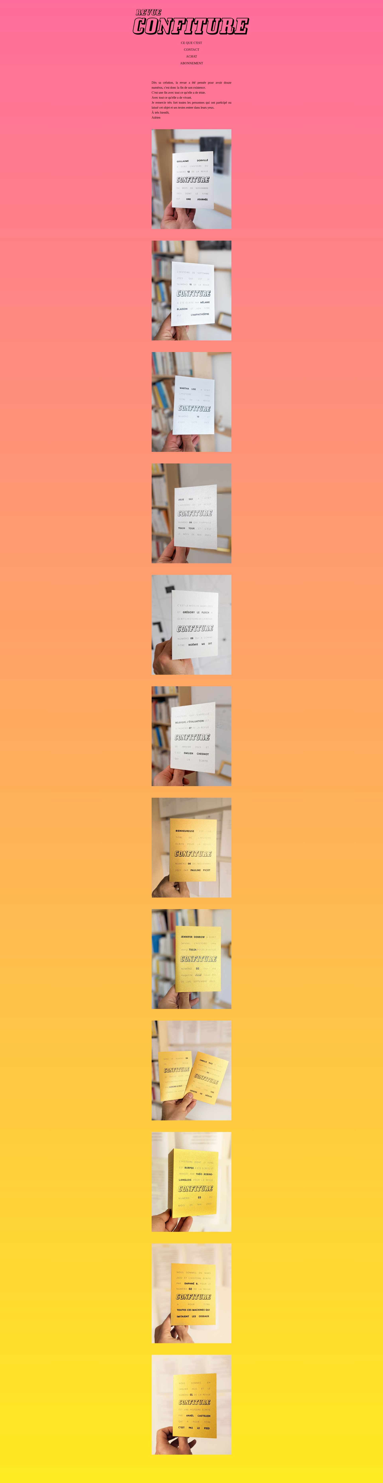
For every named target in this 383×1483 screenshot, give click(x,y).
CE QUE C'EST (191, 43)
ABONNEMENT (191, 63)
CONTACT (191, 49)
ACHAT (191, 56)
